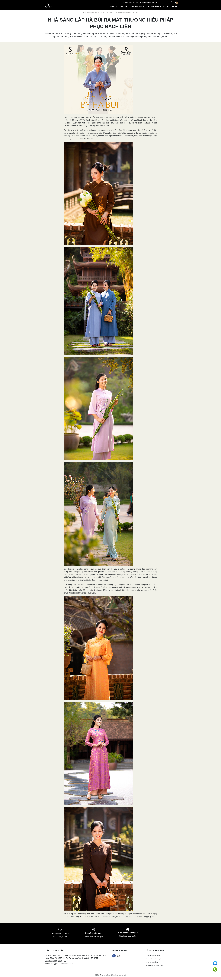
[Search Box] (172, 2)
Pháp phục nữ (136, 6)
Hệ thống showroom (149, 2)
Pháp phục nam (152, 6)
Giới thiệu (124, 6)
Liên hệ (174, 6)
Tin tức (166, 6)
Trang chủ (114, 6)
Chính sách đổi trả (152, 962)
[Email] (118, 956)
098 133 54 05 (131, 2)
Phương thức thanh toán (154, 965)
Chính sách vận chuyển (154, 959)
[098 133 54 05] (215, 969)
